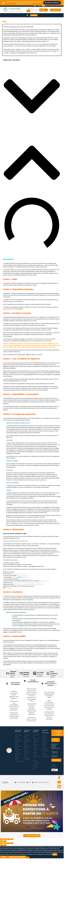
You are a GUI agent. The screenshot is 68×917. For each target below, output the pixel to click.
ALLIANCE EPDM (14, 9)
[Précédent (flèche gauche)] (1, 841)
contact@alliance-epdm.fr (16, 523)
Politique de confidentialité (17, 857)
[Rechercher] (28, 11)
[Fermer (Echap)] (11, 843)
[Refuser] (27, 857)
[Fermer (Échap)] (1, 839)
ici (14, 46)
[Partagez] (8, 843)
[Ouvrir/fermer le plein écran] (8, 839)
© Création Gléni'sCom (5, 782)
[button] (27, 15)
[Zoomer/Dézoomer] (11, 839)
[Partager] (5, 839)
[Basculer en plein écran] (5, 843)
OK (55, 854)
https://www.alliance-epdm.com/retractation (16, 541)
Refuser (4, 857)
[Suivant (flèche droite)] (5, 841)
